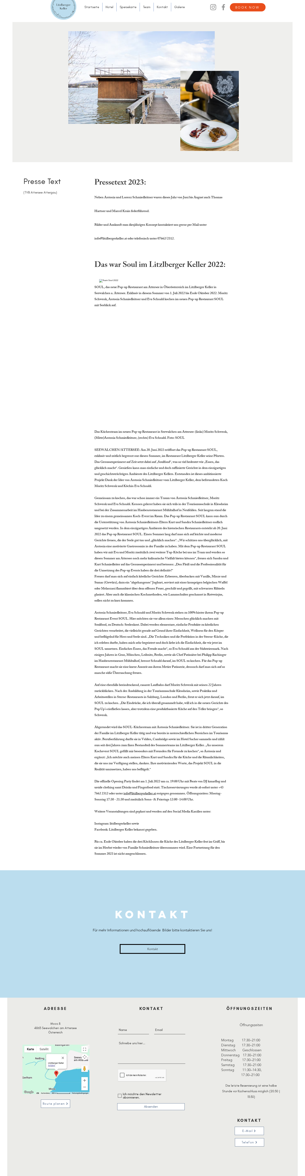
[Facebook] (223, 7)
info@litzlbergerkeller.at (110, 239)
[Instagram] (213, 7)
